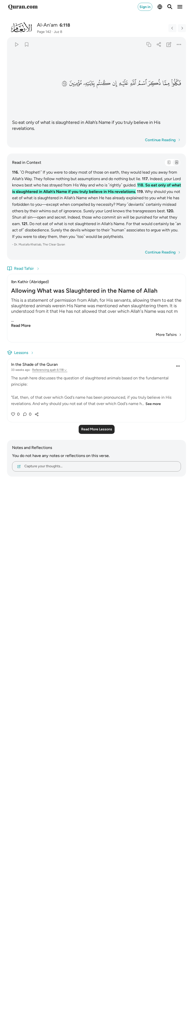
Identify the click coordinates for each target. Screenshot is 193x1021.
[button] (176, 83)
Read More (21, 325)
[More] (179, 44)
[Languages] (160, 7)
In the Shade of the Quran (34, 364)
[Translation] (176, 162)
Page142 (44, 32)
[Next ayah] (182, 28)
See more (153, 404)
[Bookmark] (26, 44)
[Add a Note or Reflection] (169, 44)
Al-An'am (47, 25)
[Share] (158, 44)
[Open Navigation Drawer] (180, 7)
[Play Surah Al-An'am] (16, 44)
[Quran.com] (23, 6)
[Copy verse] (148, 44)
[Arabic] (169, 162)
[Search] (170, 7)
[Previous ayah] (172, 28)
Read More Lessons (96, 429)
